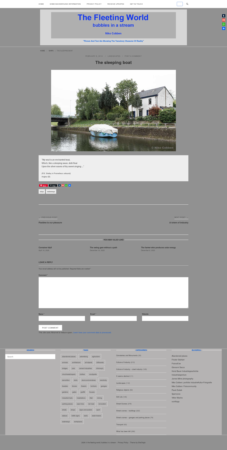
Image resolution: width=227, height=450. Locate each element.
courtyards (93, 374)
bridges (65, 368)
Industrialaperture (179, 374)
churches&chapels (68, 374)
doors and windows (89, 380)
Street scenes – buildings (126, 410)
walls (86, 415)
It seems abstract (123, 376)
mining (99, 398)
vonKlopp (175, 401)
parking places (67, 404)
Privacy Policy (94, 4)
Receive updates (115, 4)
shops (73, 410)
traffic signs (76, 415)
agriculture (96, 356)
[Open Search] (187, 4)
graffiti (83, 392)
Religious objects (122, 390)
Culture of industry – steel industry (129, 369)
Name (41, 314)
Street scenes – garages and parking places (133, 417)
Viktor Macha (177, 397)
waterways (51, 191)
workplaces (78, 421)
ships (51, 50)
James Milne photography (182, 378)
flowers (83, 386)
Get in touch (136, 4)
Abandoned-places (179, 356)
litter (91, 398)
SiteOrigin (142, 442)
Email (93, 314)
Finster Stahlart (178, 359)
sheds (64, 410)
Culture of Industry (123, 362)
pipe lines (80, 404)
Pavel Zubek (177, 390)
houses (92, 392)
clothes (82, 374)
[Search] (52, 355)
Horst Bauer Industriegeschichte (185, 371)
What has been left (123, 431)
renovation (102, 404)
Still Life (119, 397)
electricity (103, 380)
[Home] (113, 37)
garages (104, 386)
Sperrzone (176, 394)
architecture (76, 362)
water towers (96, 415)
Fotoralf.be (176, 363)
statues (64, 415)
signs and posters (85, 410)
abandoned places (69, 356)
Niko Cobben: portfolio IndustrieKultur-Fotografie (192, 382)
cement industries (85, 368)
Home (41, 4)
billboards (100, 362)
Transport (119, 424)
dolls (75, 380)
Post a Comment (133, 56)
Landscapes (114, 56)
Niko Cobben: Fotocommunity (184, 386)
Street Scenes (121, 403)
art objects (88, 362)
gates (74, 392)
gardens (65, 392)
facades (65, 386)
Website (145, 314)
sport (98, 410)
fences (74, 386)
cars (73, 368)
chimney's (99, 368)
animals (65, 362)
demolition (66, 380)
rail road (91, 404)
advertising (84, 356)
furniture (94, 386)
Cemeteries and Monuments (127, 355)
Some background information (65, 4)
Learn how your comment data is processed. (92, 332)
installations (81, 398)
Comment (43, 275)
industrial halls (67, 398)
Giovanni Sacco (178, 367)
